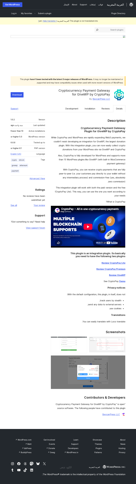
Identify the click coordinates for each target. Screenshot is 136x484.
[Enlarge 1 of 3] (121, 340)
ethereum (23, 165)
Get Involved (49, 440)
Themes (98, 444)
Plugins (99, 448)
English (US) (16, 154)
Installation (90, 108)
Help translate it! (47, 21)
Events (52, 444)
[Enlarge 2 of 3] (83, 340)
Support (14, 108)
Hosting (122, 448)
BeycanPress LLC (101, 99)
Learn (75, 440)
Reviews (105, 108)
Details (119, 108)
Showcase (97, 440)
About (122, 440)
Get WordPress (12, 4)
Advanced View (37, 178)
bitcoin (21, 160)
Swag (51, 452)
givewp (15, 165)
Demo (122, 281)
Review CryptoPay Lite (113, 263)
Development (71, 108)
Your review (39, 205)
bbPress (26, 448)
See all (14, 205)
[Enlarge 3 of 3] (121, 359)
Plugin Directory (118, 13)
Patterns (98, 452)
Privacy (122, 452)
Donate (50, 448)
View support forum (35, 227)
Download (17, 95)
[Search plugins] (97, 29)
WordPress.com (23, 440)
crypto (14, 160)
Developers (73, 448)
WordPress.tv (71, 452)
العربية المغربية (94, 467)
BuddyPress (25, 452)
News (122, 444)
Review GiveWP (117, 275)
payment (15, 171)
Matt (28, 444)
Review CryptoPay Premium (110, 269)
